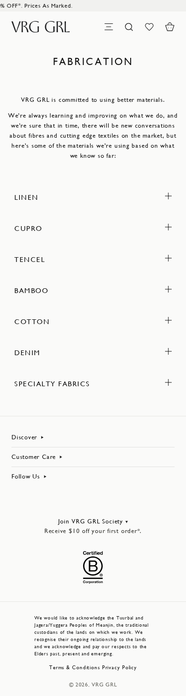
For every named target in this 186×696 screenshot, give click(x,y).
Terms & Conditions (74, 667)
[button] (170, 27)
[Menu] (109, 27)
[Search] (129, 27)
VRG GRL (104, 684)
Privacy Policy (119, 667)
